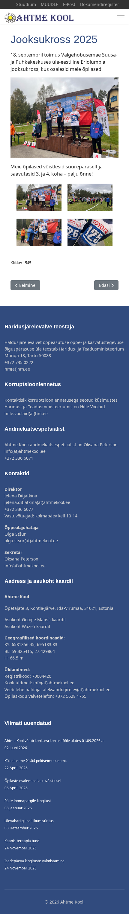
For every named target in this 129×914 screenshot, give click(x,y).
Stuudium (26, 4)
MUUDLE (49, 4)
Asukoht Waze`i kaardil (27, 626)
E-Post (69, 4)
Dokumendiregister (99, 4)
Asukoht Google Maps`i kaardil (35, 619)
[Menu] (120, 18)
